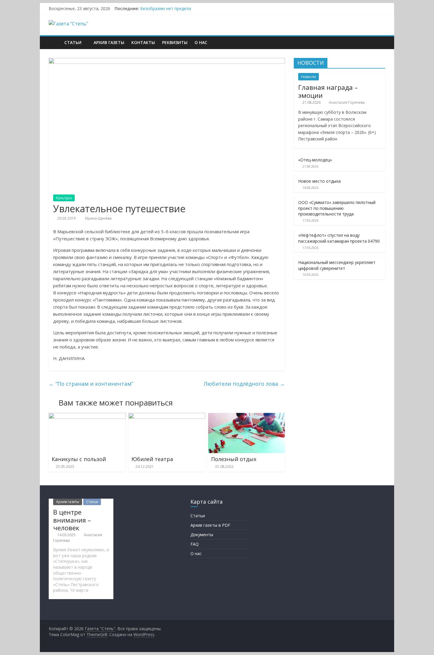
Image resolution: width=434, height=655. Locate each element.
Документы (201, 534)
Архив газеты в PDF (210, 525)
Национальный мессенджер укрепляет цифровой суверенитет (337, 265)
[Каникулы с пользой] (87, 416)
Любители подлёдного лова (244, 383)
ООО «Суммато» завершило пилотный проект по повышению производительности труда (337, 208)
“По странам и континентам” (91, 383)
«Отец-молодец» (315, 160)
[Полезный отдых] (246, 416)
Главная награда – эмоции (328, 91)
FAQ (194, 544)
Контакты (143, 42)
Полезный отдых (233, 459)
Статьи (72, 42)
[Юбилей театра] (166, 416)
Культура (64, 197)
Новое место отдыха (319, 181)
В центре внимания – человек (72, 520)
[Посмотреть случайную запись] (379, 42)
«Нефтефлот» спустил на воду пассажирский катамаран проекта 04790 (339, 238)
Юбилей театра (152, 459)
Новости (308, 76)
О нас (201, 42)
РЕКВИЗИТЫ (174, 42)
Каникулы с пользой (79, 459)
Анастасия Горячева (347, 102)
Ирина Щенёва (98, 218)
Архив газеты (109, 42)
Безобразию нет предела (165, 8)
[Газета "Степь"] (55, 42)
